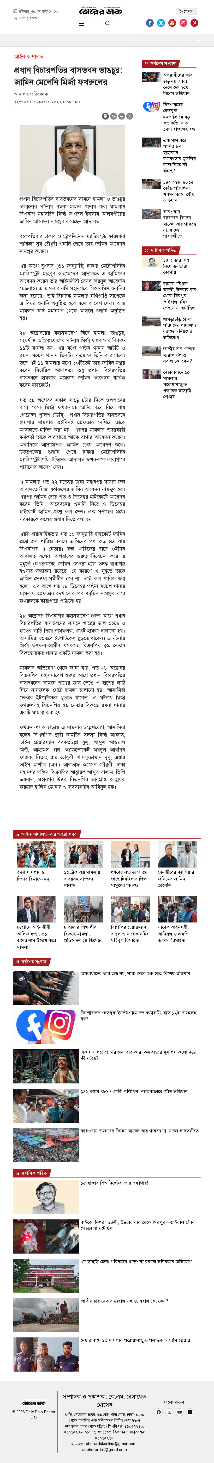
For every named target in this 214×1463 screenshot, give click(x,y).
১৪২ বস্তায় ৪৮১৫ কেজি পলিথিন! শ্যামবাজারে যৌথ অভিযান (178, 191)
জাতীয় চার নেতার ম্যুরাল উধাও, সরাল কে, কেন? (179, 355)
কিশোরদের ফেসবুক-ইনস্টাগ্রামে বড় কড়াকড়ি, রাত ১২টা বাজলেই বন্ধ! (180, 117)
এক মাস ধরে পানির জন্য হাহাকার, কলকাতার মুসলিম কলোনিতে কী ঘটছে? (179, 156)
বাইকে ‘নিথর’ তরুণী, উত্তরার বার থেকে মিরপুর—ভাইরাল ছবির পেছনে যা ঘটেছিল (180, 296)
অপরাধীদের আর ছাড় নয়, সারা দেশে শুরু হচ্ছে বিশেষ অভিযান (178, 84)
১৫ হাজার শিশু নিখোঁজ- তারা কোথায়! (176, 266)
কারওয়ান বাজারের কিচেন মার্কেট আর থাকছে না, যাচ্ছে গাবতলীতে (179, 224)
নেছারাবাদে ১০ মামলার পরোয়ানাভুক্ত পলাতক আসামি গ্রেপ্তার (177, 384)
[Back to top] (206, 1452)
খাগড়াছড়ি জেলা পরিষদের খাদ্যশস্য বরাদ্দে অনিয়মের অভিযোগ (179, 328)
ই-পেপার (186, 11)
